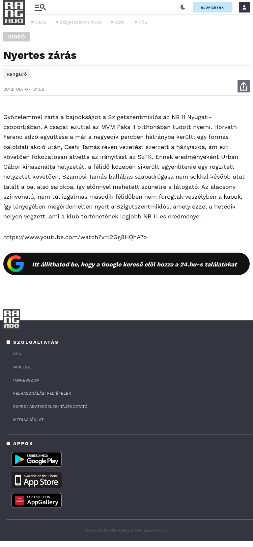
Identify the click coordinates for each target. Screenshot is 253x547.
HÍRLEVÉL (23, 367)
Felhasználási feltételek (42, 393)
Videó (16, 37)
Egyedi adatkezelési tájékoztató (50, 406)
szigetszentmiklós (80, 22)
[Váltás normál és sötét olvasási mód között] (183, 7)
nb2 (143, 22)
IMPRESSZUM (26, 380)
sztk (120, 22)
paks (40, 22)
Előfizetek (212, 7)
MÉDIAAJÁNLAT (28, 419)
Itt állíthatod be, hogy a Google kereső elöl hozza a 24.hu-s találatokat (134, 264)
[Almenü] (40, 7)
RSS (17, 354)
